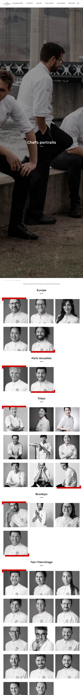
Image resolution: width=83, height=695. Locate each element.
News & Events (71, 3)
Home (4, 280)
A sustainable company (17, 3)
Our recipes (39, 3)
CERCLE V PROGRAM (49, 3)
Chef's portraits (18, 280)
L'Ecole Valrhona (61, 3)
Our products (29, 3)
